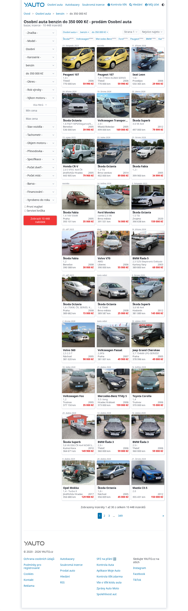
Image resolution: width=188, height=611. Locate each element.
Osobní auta (55, 4)
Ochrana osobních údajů (39, 559)
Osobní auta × (70, 32)
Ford (123, 38)
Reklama (29, 586)
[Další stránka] (163, 516)
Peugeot (136, 38)
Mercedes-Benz (106, 38)
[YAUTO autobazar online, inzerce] (34, 4)
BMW (151, 38)
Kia (162, 38)
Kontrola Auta (105, 565)
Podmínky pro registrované (32, 566)
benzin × (84, 32)
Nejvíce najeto (151, 32)
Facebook (139, 574)
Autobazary (72, 4)
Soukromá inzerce (93, 4)
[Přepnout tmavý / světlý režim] (163, 4)
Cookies (28, 574)
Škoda (68, 38)
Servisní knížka (35, 210)
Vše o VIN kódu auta (109, 582)
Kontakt (28, 580)
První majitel (34, 206)
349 (120, 516)
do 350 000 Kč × (100, 32)
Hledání (65, 576)
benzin (60, 13)
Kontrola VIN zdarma (110, 576)
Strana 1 (129, 32)
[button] (40, 220)
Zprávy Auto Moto (108, 588)
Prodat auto (67, 570)
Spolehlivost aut (107, 594)
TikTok (137, 580)
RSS (62, 582)
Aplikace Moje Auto (108, 570)
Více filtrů (38, 105)
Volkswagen (84, 38)
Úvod (27, 13)
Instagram (139, 568)
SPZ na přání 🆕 (106, 559)
